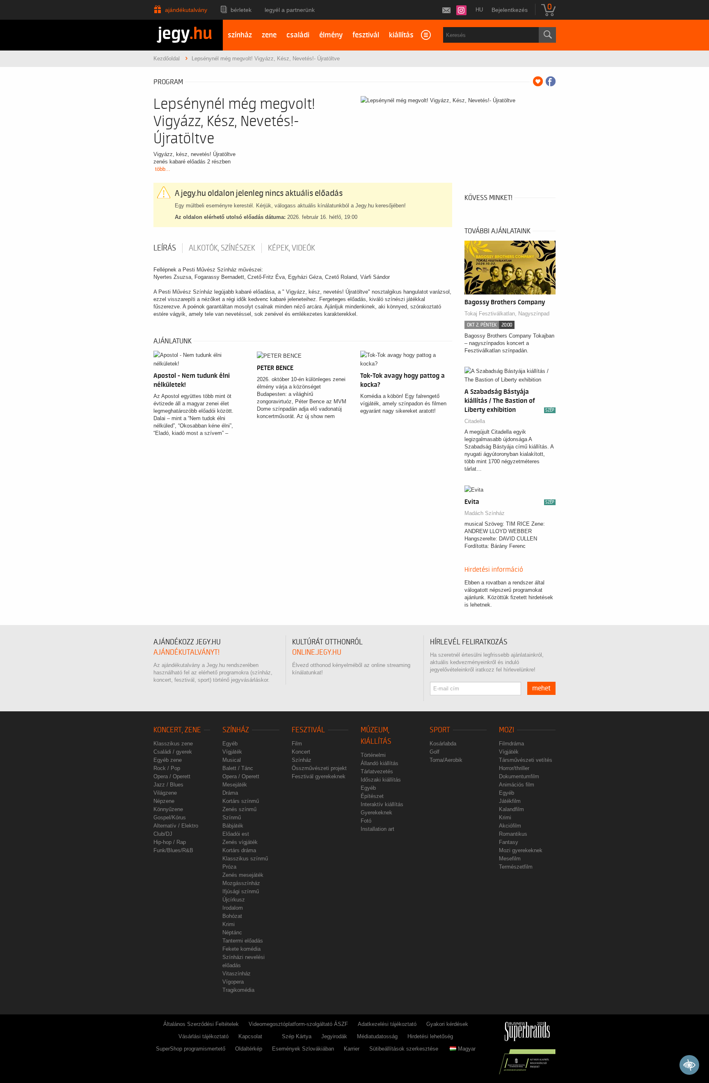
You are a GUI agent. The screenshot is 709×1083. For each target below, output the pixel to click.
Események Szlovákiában (303, 1049)
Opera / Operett (171, 776)
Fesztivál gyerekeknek (318, 776)
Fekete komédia (241, 949)
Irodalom (232, 908)
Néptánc (232, 932)
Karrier (351, 1049)
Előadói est (235, 834)
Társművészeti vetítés (525, 760)
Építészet (372, 796)
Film (297, 743)
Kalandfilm (511, 809)
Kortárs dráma (239, 850)
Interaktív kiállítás (382, 804)
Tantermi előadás (242, 941)
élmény (331, 35)
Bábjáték (232, 826)
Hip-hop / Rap (169, 842)
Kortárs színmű (240, 801)
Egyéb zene (167, 760)
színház (240, 35)
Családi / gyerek (172, 752)
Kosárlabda (443, 743)
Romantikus (513, 834)
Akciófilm (510, 826)
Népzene (163, 801)
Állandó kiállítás (379, 763)
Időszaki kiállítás (381, 780)
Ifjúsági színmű (240, 891)
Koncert (301, 752)
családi (297, 35)
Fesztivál (308, 730)
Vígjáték (232, 752)
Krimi (228, 924)
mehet (541, 688)
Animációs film (516, 785)
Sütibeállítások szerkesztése (403, 1049)
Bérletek (241, 10)
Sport (440, 730)
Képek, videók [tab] (291, 248)
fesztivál (365, 35)
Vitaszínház (236, 973)
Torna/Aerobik (446, 760)
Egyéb (230, 743)
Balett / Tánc (237, 768)
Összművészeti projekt (319, 768)
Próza (229, 867)
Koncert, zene (177, 730)
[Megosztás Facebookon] (551, 81)
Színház (235, 730)
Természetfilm (516, 867)
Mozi (506, 730)
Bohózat (232, 916)
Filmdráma (511, 743)
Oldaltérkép (248, 1049)
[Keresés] (547, 35)
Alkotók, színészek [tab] (222, 248)
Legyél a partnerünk (290, 10)
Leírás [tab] (164, 248)
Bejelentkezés (510, 10)
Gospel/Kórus (169, 817)
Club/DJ (162, 834)
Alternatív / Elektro (175, 826)
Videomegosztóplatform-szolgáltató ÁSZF (298, 1024)
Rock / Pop (166, 768)
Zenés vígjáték (240, 842)
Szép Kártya (296, 1036)
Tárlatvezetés (377, 771)
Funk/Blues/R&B (173, 850)
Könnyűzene (168, 809)
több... (162, 169)
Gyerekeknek (376, 812)
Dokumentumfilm (519, 776)
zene (269, 35)
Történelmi (373, 755)
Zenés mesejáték (242, 875)
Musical (231, 760)
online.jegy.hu (316, 652)
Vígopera (233, 982)
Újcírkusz (233, 900)
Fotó (366, 821)
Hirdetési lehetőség (430, 1036)
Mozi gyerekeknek (520, 850)
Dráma (230, 793)
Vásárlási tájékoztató (203, 1036)
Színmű (231, 817)
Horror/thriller (514, 768)
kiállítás (401, 35)
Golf (434, 752)
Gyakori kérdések (447, 1024)
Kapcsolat (250, 1036)
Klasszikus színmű (245, 858)
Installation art (377, 829)
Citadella (474, 421)
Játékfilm (510, 801)
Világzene (165, 793)
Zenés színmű (239, 809)
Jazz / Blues (168, 785)
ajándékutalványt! (186, 652)
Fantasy (508, 842)
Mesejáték (234, 785)
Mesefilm (510, 858)
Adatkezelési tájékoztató (387, 1024)
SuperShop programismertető (190, 1049)
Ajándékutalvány (186, 10)
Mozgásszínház (241, 883)
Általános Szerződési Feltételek (201, 1024)
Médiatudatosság (377, 1036)
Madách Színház (484, 513)
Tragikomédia (238, 990)
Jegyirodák (334, 1036)
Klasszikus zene (173, 743)
